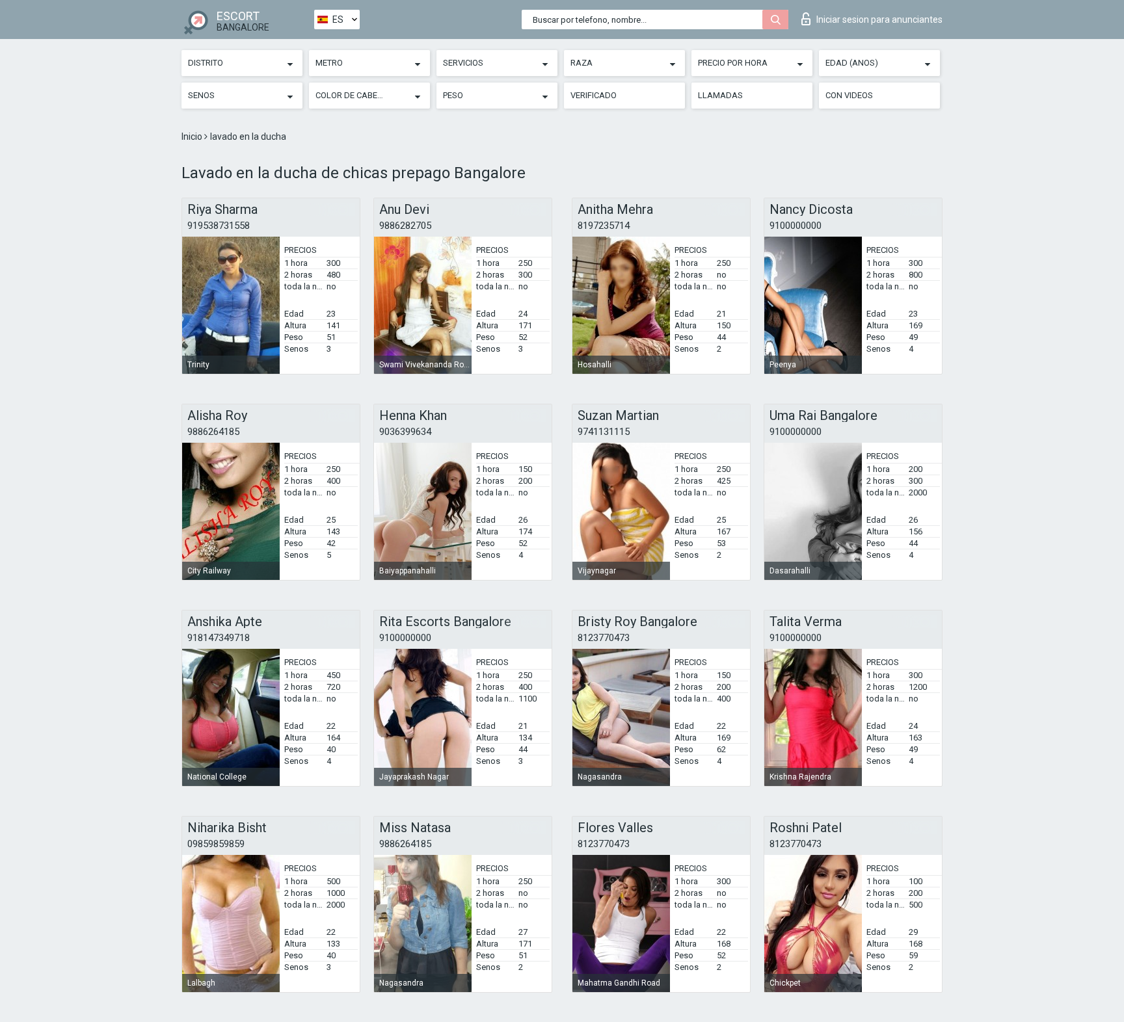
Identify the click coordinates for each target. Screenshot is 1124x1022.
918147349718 (218, 638)
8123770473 (604, 638)
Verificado (593, 95)
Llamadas (720, 95)
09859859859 (216, 844)
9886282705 (405, 225)
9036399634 (405, 432)
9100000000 (795, 225)
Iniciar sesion (879, 19)
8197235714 (604, 225)
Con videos (849, 95)
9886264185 (213, 432)
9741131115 (604, 432)
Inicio (192, 136)
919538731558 (218, 225)
